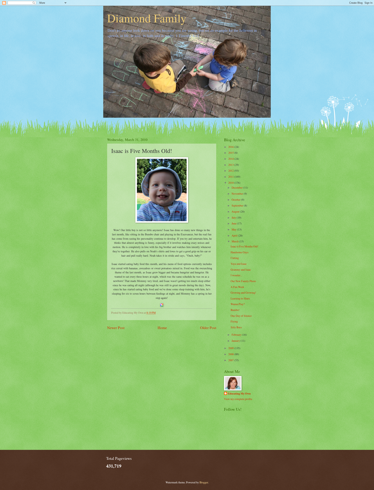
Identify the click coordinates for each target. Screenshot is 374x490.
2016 (231, 147)
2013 (231, 165)
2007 (231, 360)
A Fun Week (237, 287)
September (238, 205)
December (237, 187)
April (235, 235)
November (238, 193)
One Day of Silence (241, 316)
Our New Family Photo (243, 281)
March (235, 241)
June (234, 223)
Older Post (208, 327)
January (236, 341)
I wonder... (236, 275)
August (236, 211)
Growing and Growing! (243, 292)
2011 (231, 176)
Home (162, 327)
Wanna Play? (238, 304)
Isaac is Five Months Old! (244, 246)
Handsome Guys (239, 252)
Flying (234, 321)
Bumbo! (235, 310)
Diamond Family (146, 18)
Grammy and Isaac (241, 269)
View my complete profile (238, 399)
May (234, 229)
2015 (231, 153)
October (236, 199)
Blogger (203, 482)
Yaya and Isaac (239, 264)
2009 (231, 348)
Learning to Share (240, 298)
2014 (231, 159)
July (234, 217)
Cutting (235, 258)
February (237, 334)
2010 (231, 183)
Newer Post (115, 327)
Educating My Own (239, 394)
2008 (231, 354)
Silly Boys (236, 327)
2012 (231, 170)
